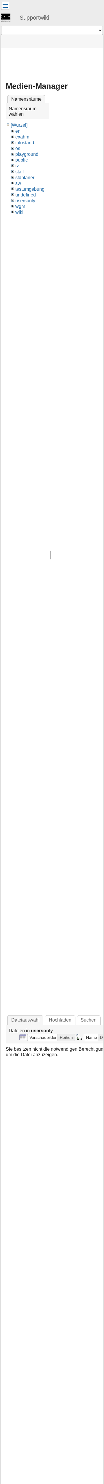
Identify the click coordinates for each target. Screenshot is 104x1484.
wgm (20, 206)
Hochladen (60, 1020)
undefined (25, 194)
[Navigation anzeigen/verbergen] (5, 6)
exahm (22, 136)
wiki (19, 212)
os (17, 148)
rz (17, 165)
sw (18, 183)
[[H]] (8, 17)
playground (26, 154)
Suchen (88, 1020)
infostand (24, 142)
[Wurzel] (19, 125)
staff (19, 171)
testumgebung (29, 189)
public (21, 160)
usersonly (25, 200)
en (18, 131)
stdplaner (24, 177)
